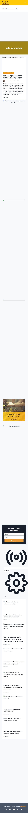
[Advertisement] (14, 27)
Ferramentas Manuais (8, 72)
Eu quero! (14, 541)
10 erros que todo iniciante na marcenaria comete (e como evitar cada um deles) (13, 687)
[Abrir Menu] (25, 3)
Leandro (7, 80)
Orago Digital (23, 806)
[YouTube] (6, 809)
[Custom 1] (21, 809)
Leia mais (6, 97)
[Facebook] (14, 809)
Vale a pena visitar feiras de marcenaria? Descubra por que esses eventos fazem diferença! (13, 639)
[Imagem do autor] (4, 81)
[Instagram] (10, 809)
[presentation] (14, 64)
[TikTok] (17, 809)
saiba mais (7, 714)
